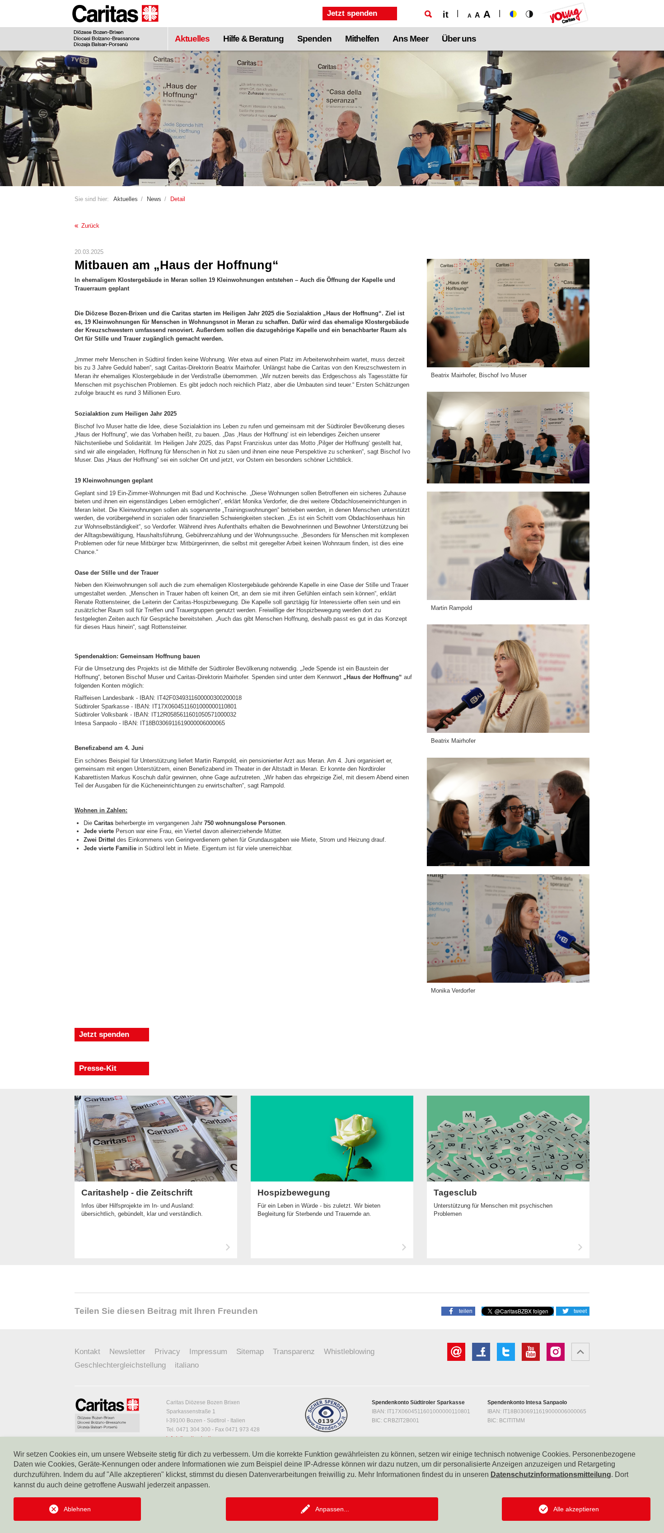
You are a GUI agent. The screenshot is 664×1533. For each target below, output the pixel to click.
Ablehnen (77, 1509)
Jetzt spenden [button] (352, 13)
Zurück (89, 225)
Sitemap (250, 1351)
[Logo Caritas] (115, 25)
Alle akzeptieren (576, 1509)
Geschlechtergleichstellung (120, 1365)
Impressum (208, 1351)
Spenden (314, 38)
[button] (458, 1311)
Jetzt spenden (104, 1034)
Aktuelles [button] (192, 38)
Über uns (459, 38)
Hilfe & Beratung (253, 38)
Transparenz (294, 1351)
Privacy (167, 1351)
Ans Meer (410, 38)
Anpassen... (332, 1509)
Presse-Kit (98, 1068)
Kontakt (87, 1351)
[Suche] (428, 14)
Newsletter (127, 1351)
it (446, 14)
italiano (187, 1365)
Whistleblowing (349, 1351)
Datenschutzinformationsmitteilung (551, 1474)
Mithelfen (362, 38)
